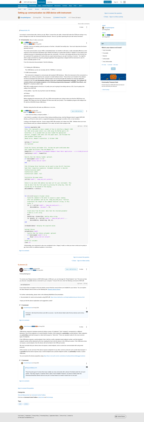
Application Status (54, 415)
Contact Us (70, 415)
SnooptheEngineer (25, 17)
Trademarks (28, 415)
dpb (24, 42)
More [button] (80, 5)
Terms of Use (63, 415)
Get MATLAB (107, 2)
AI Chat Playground (47, 5)
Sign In (116, 2)
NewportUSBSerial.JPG (31, 367)
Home (19, 9)
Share (106, 17)
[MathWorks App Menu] (125, 2)
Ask (25, 9)
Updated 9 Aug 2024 (60, 17)
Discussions (57, 5)
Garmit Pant (26, 268)
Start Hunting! (106, 89)
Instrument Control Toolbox (38, 395)
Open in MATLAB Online (77, 111)
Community (41, 2)
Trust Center (21, 415)
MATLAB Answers (22, 5)
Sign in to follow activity (116, 17)
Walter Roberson (27, 326)
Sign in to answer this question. (113, 13)
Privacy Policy (35, 415)
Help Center (41, 397)
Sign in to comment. (24, 250)
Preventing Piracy (44, 415)
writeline (26, 404)
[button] (121, 2)
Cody (39, 5)
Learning (49, 2)
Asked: (104, 25)
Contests (64, 5)
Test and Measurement (24, 395)
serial (20, 404)
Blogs (70, 5)
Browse (37, 9)
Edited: (104, 32)
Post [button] (75, 5)
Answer (30, 9)
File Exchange (32, 5)
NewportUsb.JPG (25, 30)
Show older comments (84, 23)
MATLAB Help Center (30, 2)
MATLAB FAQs (45, 9)
